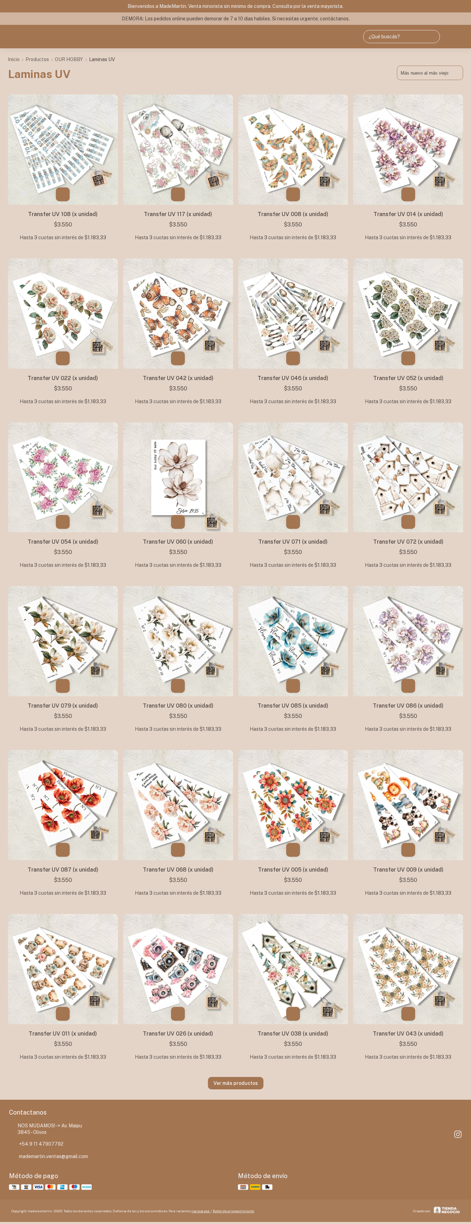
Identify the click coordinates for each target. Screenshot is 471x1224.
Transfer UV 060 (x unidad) (178, 541)
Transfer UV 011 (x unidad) (63, 1033)
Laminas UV (102, 59)
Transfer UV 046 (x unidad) (293, 378)
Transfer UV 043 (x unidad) (408, 1033)
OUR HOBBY (71, 59)
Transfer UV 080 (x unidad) (178, 705)
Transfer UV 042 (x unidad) (178, 378)
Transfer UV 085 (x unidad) (293, 705)
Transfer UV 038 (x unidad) (293, 1033)
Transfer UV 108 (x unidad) (63, 214)
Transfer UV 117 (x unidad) (178, 214)
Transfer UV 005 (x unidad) (293, 869)
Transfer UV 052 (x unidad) (408, 378)
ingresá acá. (201, 1211)
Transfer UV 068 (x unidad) (178, 869)
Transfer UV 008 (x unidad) (293, 214)
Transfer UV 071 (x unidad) (293, 541)
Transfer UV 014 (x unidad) (408, 214)
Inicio (16, 59)
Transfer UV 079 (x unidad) (63, 705)
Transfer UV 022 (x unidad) (63, 378)
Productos (39, 59)
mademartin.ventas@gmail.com (53, 1156)
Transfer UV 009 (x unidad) (408, 869)
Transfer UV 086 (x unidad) (408, 705)
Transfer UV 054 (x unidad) (63, 541)
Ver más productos (235, 1083)
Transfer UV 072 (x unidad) (408, 541)
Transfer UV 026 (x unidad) (178, 1033)
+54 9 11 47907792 (41, 1144)
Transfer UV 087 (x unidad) (63, 869)
